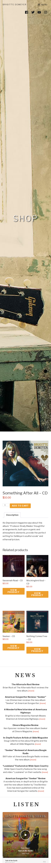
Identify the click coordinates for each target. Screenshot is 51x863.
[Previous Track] (15, 835)
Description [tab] (12, 515)
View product (13, 591)
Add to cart (20, 505)
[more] (31, 691)
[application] (25, 835)
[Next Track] (35, 835)
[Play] (26, 835)
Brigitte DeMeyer (15, 4)
